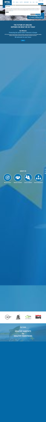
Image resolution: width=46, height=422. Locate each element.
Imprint (12, 10)
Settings (7, 12)
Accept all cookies (38, 14)
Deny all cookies (33, 14)
